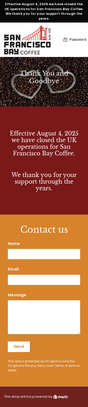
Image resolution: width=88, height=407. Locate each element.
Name (14, 243)
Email (13, 269)
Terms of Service (67, 366)
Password (78, 39)
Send (19, 346)
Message (17, 295)
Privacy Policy (35, 366)
